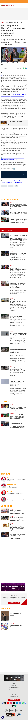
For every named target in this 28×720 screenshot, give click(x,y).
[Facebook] (2, 703)
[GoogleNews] (25, 703)
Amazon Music (18, 182)
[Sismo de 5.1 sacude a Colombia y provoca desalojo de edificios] (5, 305)
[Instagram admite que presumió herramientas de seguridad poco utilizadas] (5, 511)
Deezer (12, 182)
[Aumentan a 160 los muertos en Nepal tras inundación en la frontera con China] (5, 355)
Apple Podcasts (20, 180)
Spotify (13, 180)
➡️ (1, 158)
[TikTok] (14, 703)
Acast (9, 180)
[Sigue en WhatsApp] (24, 68)
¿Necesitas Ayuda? (14, 699)
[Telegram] (17, 703)
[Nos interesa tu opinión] (14, 678)
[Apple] (13, 706)
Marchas (4, 186)
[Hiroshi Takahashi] (3, 485)
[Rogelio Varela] (3, 492)
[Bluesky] (20, 703)
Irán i (2, 75)
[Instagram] (11, 703)
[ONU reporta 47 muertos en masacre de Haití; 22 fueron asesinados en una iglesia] (5, 518)
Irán (16, 186)
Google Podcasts (5, 182)
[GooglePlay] (15, 706)
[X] (5, 703)
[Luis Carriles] (3, 479)
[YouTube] (8, 703)
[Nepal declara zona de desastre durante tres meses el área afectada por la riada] (5, 321)
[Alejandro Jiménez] (3, 499)
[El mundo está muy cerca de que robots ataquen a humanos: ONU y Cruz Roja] (5, 372)
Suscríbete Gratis (14, 602)
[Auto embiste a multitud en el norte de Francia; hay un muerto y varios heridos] (5, 257)
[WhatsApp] (23, 703)
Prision (10, 186)
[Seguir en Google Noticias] (26, 68)
